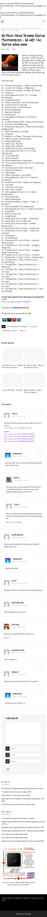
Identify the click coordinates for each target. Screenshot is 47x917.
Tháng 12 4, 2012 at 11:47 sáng (19, 605)
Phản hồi (41, 411)
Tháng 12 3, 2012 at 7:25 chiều (19, 416)
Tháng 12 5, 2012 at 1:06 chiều (21, 480)
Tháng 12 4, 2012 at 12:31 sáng (20, 456)
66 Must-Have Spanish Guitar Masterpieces (17, 326)
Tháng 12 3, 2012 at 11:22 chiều (19, 583)
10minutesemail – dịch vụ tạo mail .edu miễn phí (16, 795)
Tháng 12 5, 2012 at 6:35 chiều (18, 674)
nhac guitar (14, 330)
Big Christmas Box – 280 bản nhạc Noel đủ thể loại (33, 366)
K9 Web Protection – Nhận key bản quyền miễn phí (29, 831)
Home (3, 28)
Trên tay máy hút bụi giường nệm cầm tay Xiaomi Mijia (18, 804)
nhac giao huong (6, 330)
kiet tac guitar (33, 326)
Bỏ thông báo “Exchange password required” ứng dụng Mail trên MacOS (22, 788)
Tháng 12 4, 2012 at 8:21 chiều (19, 653)
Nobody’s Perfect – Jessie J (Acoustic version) (33, 391)
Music (9, 28)
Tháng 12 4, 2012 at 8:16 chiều (21, 507)
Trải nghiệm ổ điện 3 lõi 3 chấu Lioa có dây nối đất (16, 792)
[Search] (43, 21)
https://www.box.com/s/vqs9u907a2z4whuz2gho (17, 428)
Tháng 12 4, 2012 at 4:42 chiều (19, 627)
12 (9, 49)
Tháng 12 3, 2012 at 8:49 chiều (18, 537)
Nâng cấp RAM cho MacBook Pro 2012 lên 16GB (30, 827)
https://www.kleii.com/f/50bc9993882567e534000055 (19, 441)
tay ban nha (22, 330)
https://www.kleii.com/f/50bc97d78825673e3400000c (19, 436)
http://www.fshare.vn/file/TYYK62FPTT (16, 301)
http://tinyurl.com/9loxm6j (14, 522)
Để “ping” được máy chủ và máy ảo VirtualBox (20, 818)
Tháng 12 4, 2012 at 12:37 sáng (20, 561)
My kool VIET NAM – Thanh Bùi (12, 390)
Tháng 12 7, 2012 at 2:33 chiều (20, 696)
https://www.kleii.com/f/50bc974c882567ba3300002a (19, 434)
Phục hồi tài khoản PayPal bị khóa (17, 834)
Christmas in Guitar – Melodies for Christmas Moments (12, 366)
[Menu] (2, 21)
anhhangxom (17, 453)
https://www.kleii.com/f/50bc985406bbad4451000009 (19, 439)
